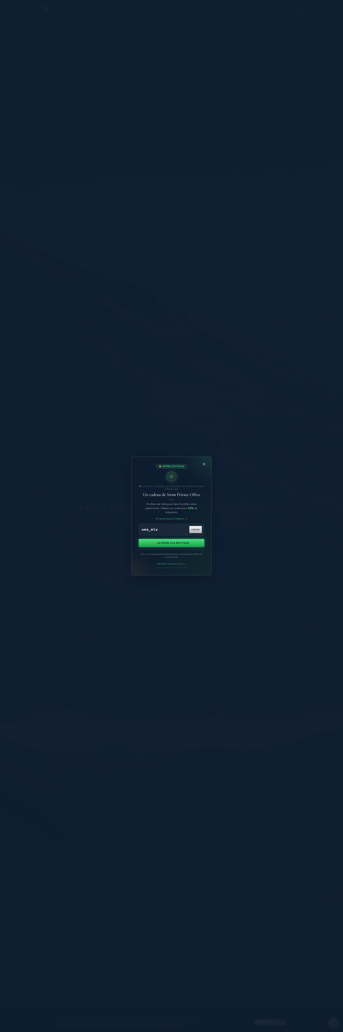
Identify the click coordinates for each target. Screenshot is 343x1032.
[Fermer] (204, 464)
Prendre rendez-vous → (171, 564)
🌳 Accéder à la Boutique (171, 543)
